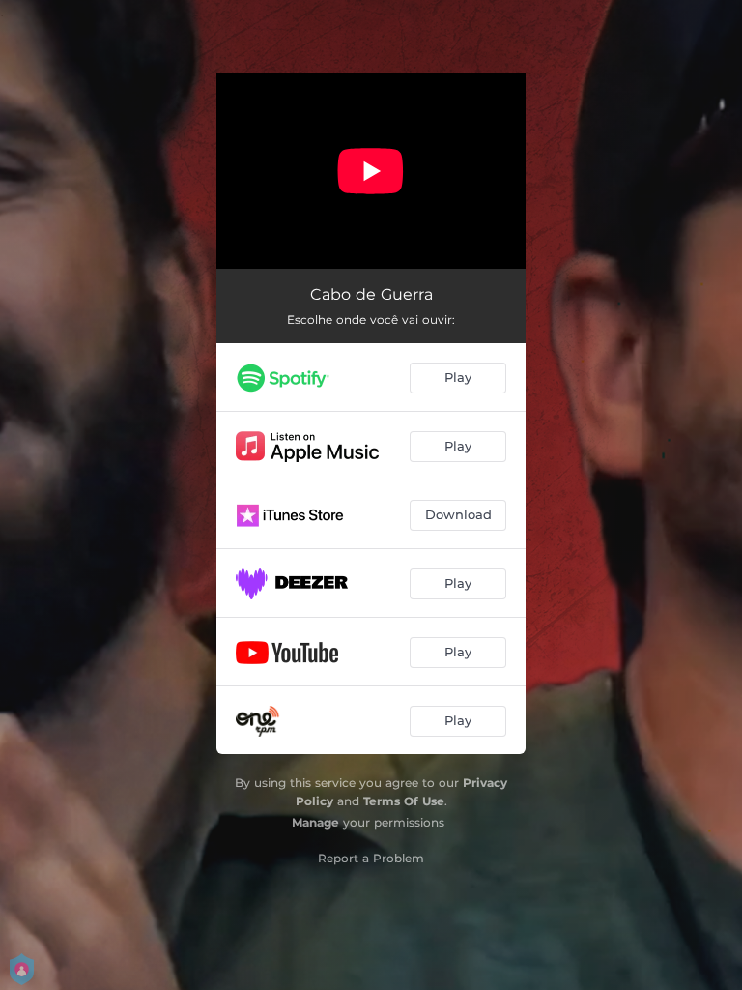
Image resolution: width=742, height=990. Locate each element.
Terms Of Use (403, 801)
